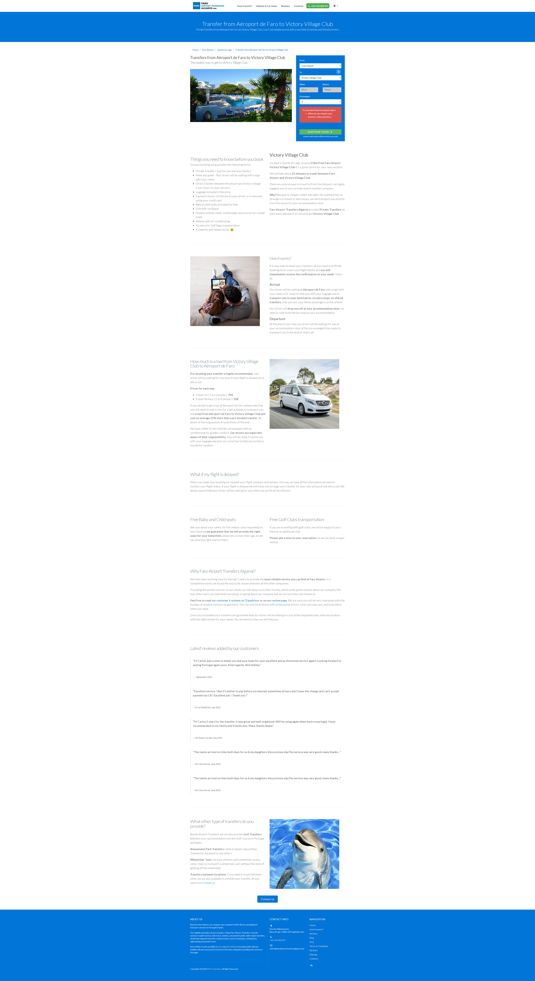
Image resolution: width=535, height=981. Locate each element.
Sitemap (313, 954)
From (302, 60)
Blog (311, 937)
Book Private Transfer (319, 132)
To (300, 72)
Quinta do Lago (224, 49)
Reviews (285, 6)
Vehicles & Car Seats (266, 6)
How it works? (244, 6)
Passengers (304, 96)
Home (195, 49)
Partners (313, 950)
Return (326, 84)
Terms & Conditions (318, 946)
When (302, 84)
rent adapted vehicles (227, 946)
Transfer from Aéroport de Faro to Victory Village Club (261, 49)
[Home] (209, 5)
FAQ (311, 942)
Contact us (208, 882)
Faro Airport (208, 49)
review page (279, 600)
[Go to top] (311, 965)
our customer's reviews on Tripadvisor (235, 600)
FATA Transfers (214, 969)
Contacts (298, 6)
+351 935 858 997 (319, 6)
